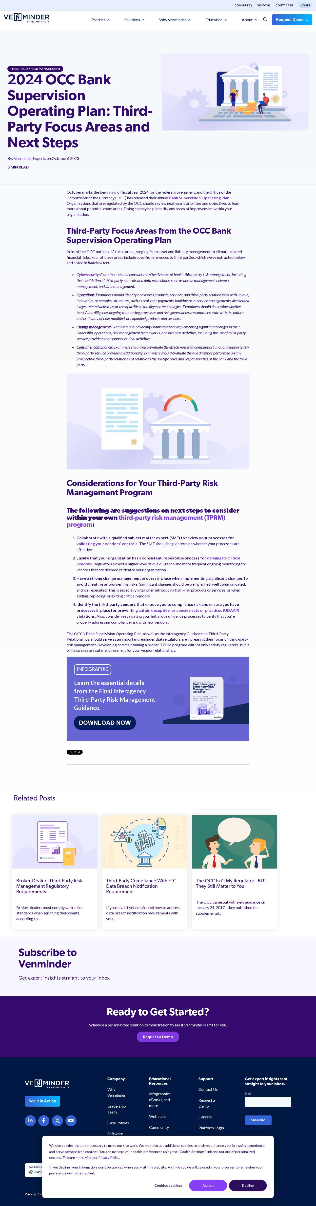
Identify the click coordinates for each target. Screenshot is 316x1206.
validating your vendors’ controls (107, 543)
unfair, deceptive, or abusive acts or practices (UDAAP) (188, 610)
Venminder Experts (30, 158)
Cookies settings (168, 1185)
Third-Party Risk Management (35, 69)
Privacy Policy (108, 1157)
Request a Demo (158, 1036)
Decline (248, 1185)
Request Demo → (292, 20)
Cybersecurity (88, 274)
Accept (208, 1185)
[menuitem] (241, 5)
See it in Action (42, 1101)
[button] (294, 1117)
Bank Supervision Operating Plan (199, 197)
